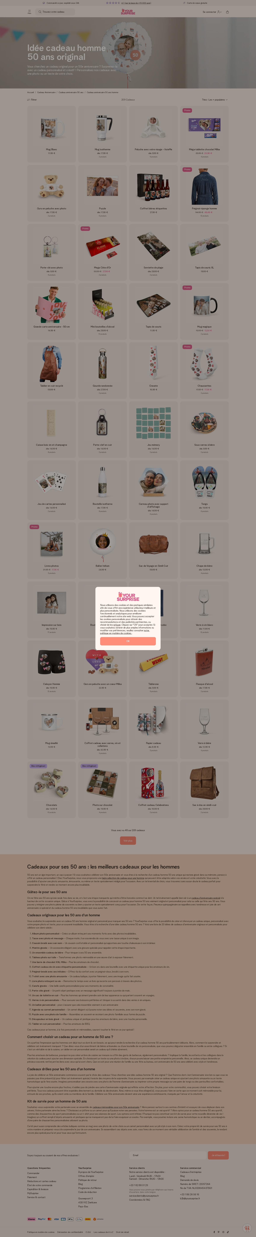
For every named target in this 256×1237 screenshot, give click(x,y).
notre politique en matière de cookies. (125, 632)
